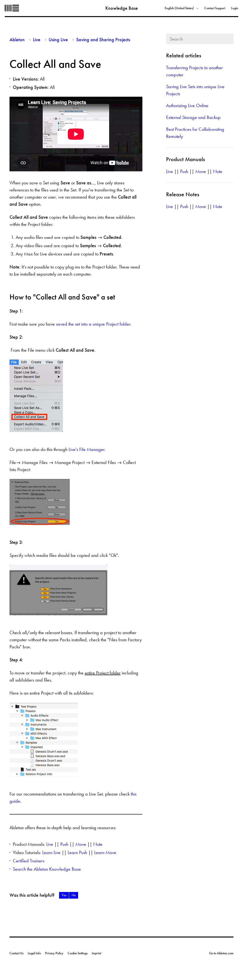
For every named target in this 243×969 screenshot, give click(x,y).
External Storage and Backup (193, 117)
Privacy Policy (54, 953)
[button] (64, 895)
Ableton (12, 8)
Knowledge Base (121, 8)
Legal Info (34, 953)
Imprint (96, 953)
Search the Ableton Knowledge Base (47, 869)
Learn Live (51, 852)
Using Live (58, 39)
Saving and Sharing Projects (103, 39)
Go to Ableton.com (221, 953)
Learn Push (77, 852)
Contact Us (16, 953)
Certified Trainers (28, 861)
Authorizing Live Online (187, 105)
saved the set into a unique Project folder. (93, 324)
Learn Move (105, 852)
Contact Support (214, 8)
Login (234, 8)
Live (36, 39)
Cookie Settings (78, 953)
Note (98, 844)
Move (80, 844)
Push (64, 844)
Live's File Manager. (87, 449)
